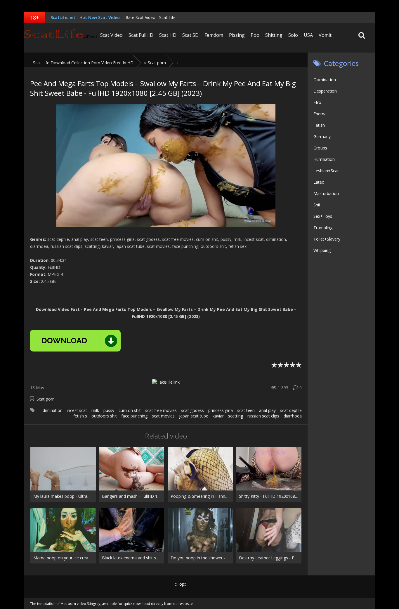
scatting (235, 416)
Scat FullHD (141, 35)
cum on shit (130, 410)
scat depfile (291, 410)
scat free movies (161, 410)
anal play (267, 410)
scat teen (246, 410)
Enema (320, 113)
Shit (316, 205)
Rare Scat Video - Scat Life (151, 17)
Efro (317, 102)
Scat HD (167, 35)
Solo (293, 35)
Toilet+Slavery (326, 239)
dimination (53, 410)
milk (95, 410)
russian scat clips (263, 416)
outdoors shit (104, 416)
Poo (255, 35)
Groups (320, 148)
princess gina (220, 410)
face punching (134, 416)
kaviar (218, 416)
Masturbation (326, 193)
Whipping (322, 250)
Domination (324, 79)
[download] (75, 341)
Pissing (237, 35)
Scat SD (190, 35)
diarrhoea (293, 416)
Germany (322, 136)
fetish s (80, 416)
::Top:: (180, 584)
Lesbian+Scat (326, 170)
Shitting (273, 35)
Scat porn (46, 399)
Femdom (213, 35)
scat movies (163, 416)
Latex (318, 182)
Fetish (319, 125)
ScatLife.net (60, 35)
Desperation (325, 91)
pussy (108, 410)
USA (308, 35)
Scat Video (111, 35)
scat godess (192, 410)
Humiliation (324, 159)
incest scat (77, 410)
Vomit (325, 35)
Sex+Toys (322, 216)
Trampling (322, 227)
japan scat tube (193, 416)
